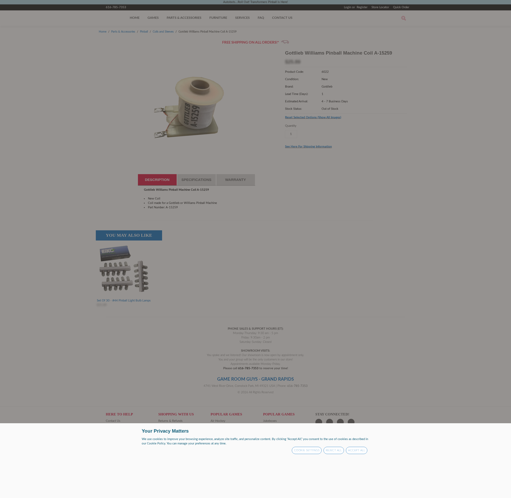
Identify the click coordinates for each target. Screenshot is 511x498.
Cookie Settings (307, 450)
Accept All (356, 450)
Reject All (334, 450)
